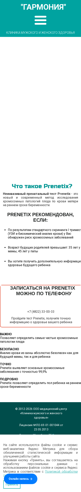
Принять (12, 484)
